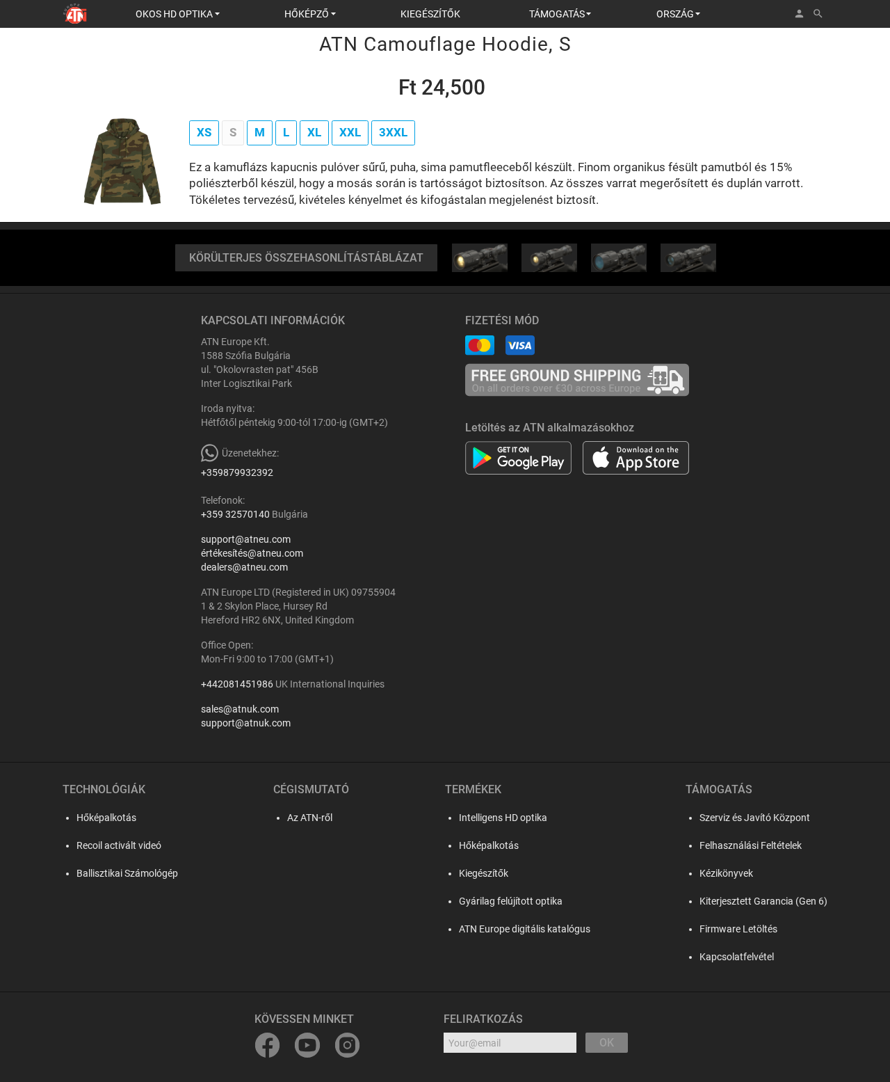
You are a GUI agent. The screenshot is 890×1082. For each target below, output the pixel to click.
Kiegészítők (483, 873)
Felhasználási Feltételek (750, 845)
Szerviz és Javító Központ (754, 817)
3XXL (393, 132)
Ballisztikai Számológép (127, 873)
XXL (350, 132)
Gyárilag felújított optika (511, 901)
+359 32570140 (235, 514)
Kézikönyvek (726, 873)
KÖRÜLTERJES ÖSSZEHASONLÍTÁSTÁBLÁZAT (306, 257)
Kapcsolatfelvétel (736, 956)
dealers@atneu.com (244, 567)
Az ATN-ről (309, 817)
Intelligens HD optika (503, 817)
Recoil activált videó (118, 845)
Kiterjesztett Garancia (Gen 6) (763, 901)
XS (204, 132)
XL (314, 132)
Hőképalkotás (106, 817)
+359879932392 (237, 472)
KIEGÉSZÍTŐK (430, 13)
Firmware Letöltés (738, 928)
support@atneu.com (246, 539)
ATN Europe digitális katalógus (524, 928)
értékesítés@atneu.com (252, 553)
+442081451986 (237, 684)
